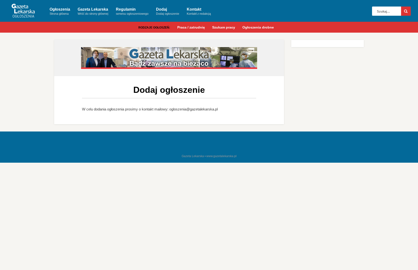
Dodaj (167, 11)
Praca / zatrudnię (191, 27)
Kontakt (199, 11)
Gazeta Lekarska (93, 11)
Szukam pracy (223, 27)
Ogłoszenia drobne (258, 27)
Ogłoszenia (60, 11)
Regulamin (132, 11)
